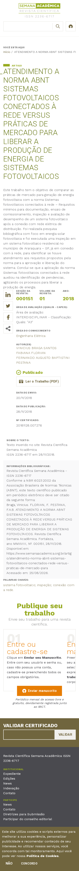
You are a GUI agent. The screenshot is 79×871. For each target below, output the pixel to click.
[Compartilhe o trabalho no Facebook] (8, 317)
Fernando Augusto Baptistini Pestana (43, 360)
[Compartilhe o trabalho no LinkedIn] (8, 294)
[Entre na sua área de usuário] (71, 26)
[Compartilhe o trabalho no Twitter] (8, 306)
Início (6, 51)
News (7, 783)
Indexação (11, 788)
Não (9, 863)
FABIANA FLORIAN (31, 353)
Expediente (12, 774)
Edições (9, 778)
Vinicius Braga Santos (36, 348)
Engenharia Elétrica (31, 336)
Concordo (29, 863)
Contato (9, 793)
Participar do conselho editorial (27, 819)
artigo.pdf (38, 381)
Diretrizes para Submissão (24, 814)
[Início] (39, 11)
